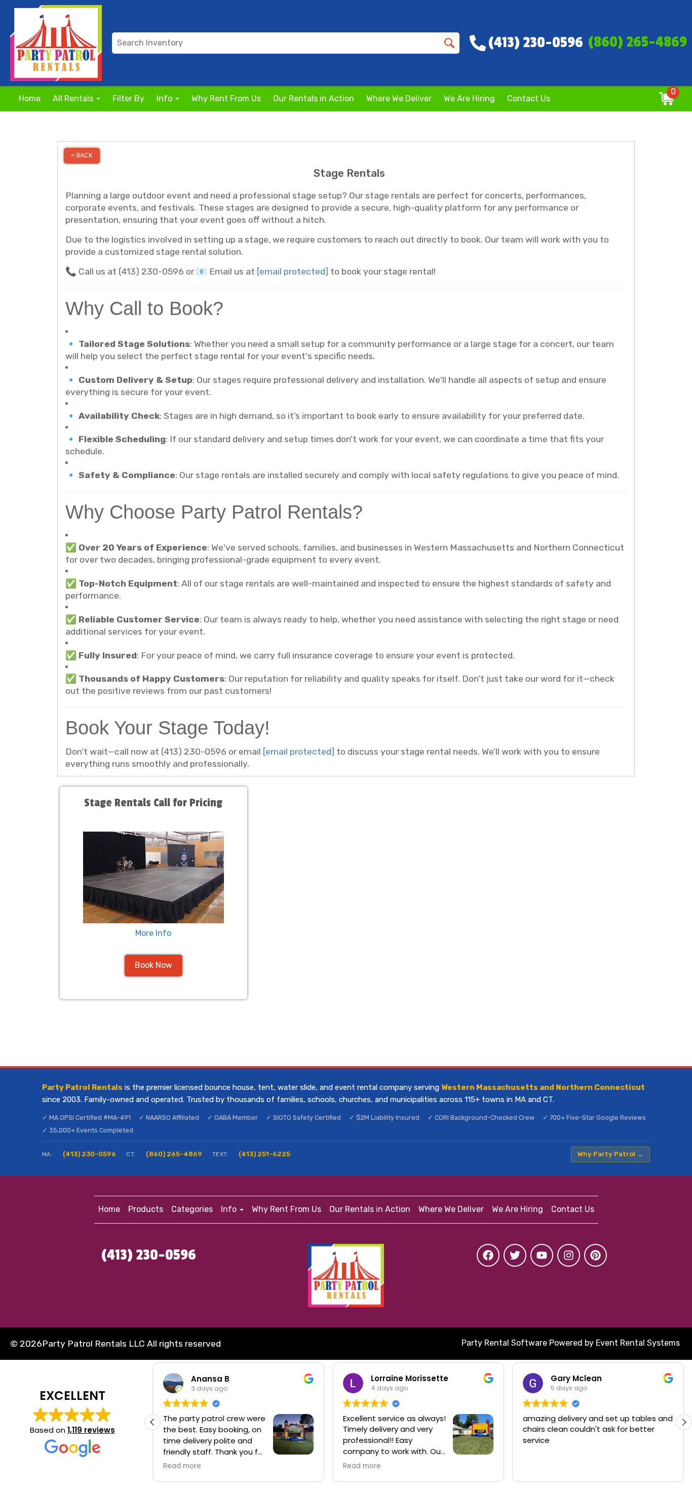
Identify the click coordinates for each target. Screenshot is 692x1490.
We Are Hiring (469, 98)
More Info (153, 933)
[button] (683, 1422)
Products (145, 1209)
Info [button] (165, 98)
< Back (82, 155)
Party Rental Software (504, 1343)
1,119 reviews (91, 1430)
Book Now (153, 965)
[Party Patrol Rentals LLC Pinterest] (595, 1255)
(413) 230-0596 (89, 1154)
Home (30, 98)
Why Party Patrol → (610, 1154)
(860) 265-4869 (174, 1154)
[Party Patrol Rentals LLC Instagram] (568, 1255)
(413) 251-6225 (264, 1154)
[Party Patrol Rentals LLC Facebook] (488, 1255)
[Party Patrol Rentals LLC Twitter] (515, 1255)
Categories (192, 1209)
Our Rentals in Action (313, 98)
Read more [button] (182, 1466)
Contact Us (528, 98)
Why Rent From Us (226, 98)
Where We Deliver (399, 98)
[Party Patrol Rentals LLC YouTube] (541, 1255)
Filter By (128, 98)
